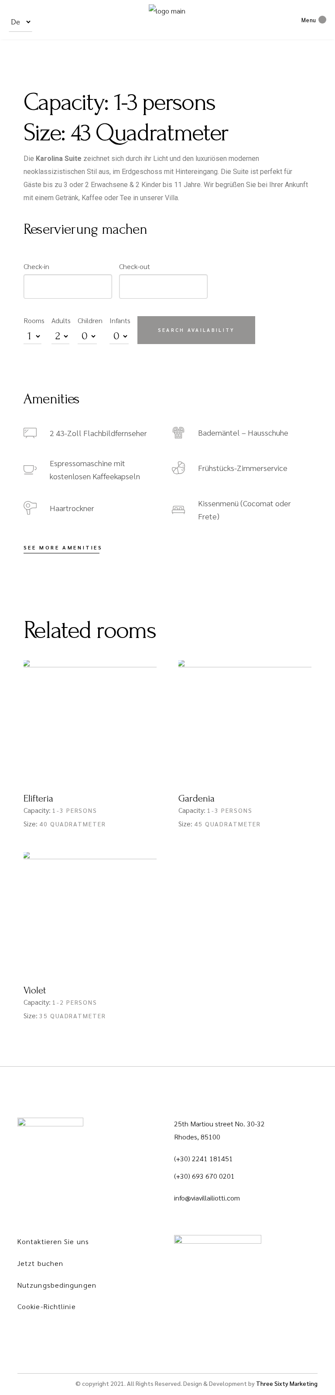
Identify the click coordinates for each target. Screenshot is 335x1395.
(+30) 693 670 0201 (204, 1175)
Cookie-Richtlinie (46, 1306)
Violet (35, 990)
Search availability (196, 330)
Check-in (36, 266)
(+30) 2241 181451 (203, 1158)
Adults (61, 320)
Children (90, 320)
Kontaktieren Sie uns (53, 1241)
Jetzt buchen (40, 1263)
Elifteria (38, 798)
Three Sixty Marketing (287, 1383)
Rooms (34, 320)
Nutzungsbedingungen (56, 1284)
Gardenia (196, 798)
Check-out (134, 266)
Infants (119, 320)
